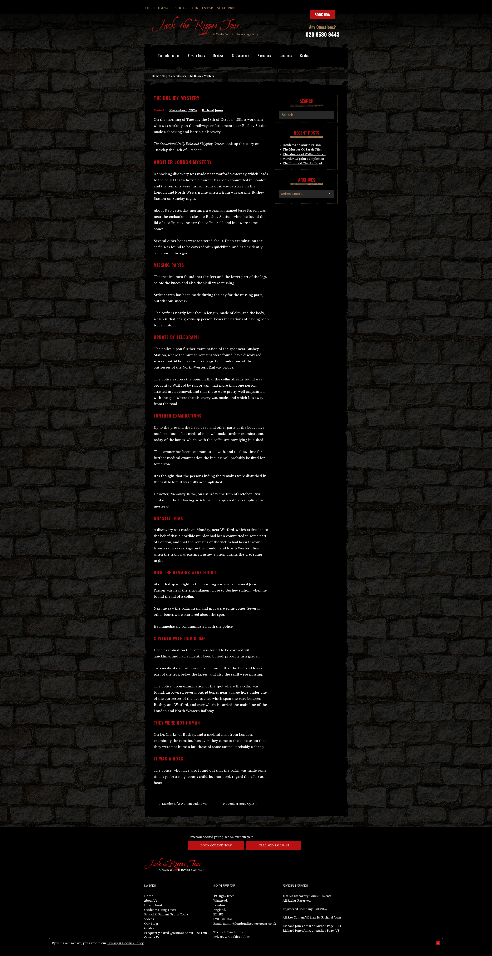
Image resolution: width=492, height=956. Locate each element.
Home (155, 76)
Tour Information (169, 55)
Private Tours (196, 55)
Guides (149, 928)
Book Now (322, 14)
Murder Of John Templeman (303, 159)
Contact (305, 55)
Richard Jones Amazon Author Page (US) (311, 930)
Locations (285, 55)
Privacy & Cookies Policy (231, 937)
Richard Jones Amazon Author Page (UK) (312, 926)
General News (177, 76)
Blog (164, 76)
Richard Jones (212, 110)
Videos (149, 919)
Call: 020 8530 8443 (273, 845)
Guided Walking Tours (160, 910)
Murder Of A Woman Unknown (183, 803)
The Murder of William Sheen (304, 154)
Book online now (216, 845)
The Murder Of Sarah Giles (302, 149)
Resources (264, 55)
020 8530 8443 (322, 34)
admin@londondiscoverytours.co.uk (249, 923)
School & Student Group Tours (166, 914)
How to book (153, 905)
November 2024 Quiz (240, 803)
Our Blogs (151, 923)
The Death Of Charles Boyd (302, 163)
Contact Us (152, 937)
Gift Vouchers (240, 55)
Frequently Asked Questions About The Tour (176, 933)
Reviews (218, 55)
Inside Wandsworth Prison (302, 145)
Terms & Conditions (228, 932)
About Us (150, 900)
